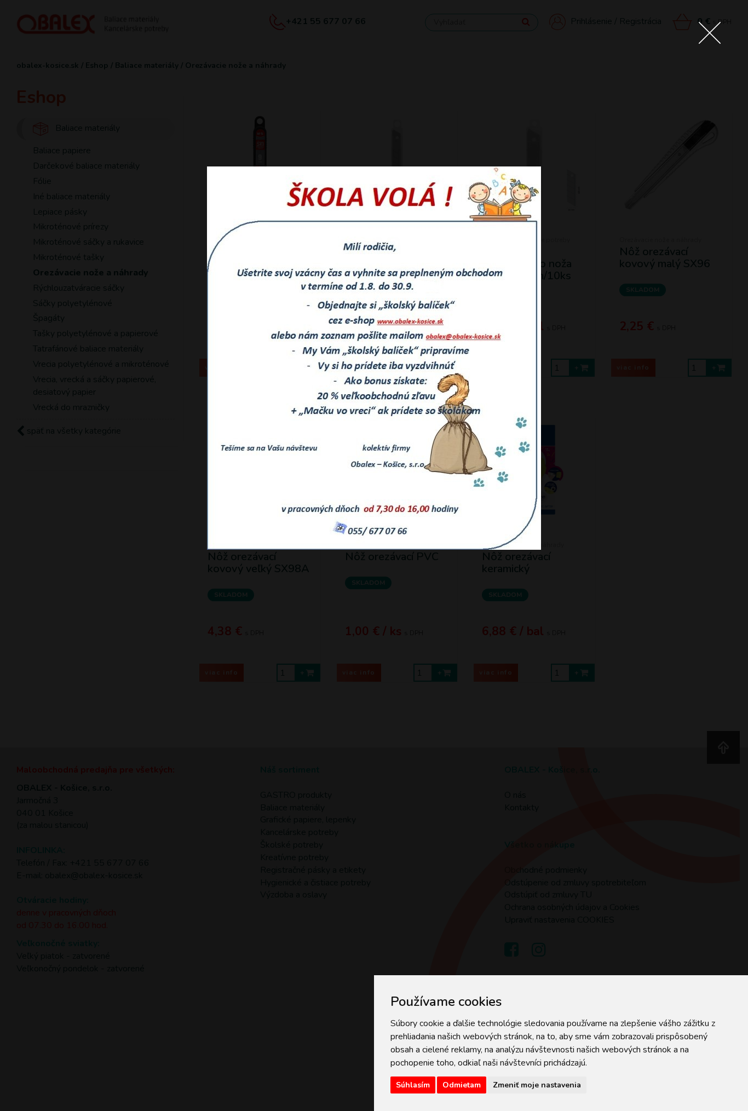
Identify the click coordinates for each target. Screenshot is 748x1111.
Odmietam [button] (461, 1085)
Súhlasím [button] (413, 1085)
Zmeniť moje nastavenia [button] (537, 1085)
